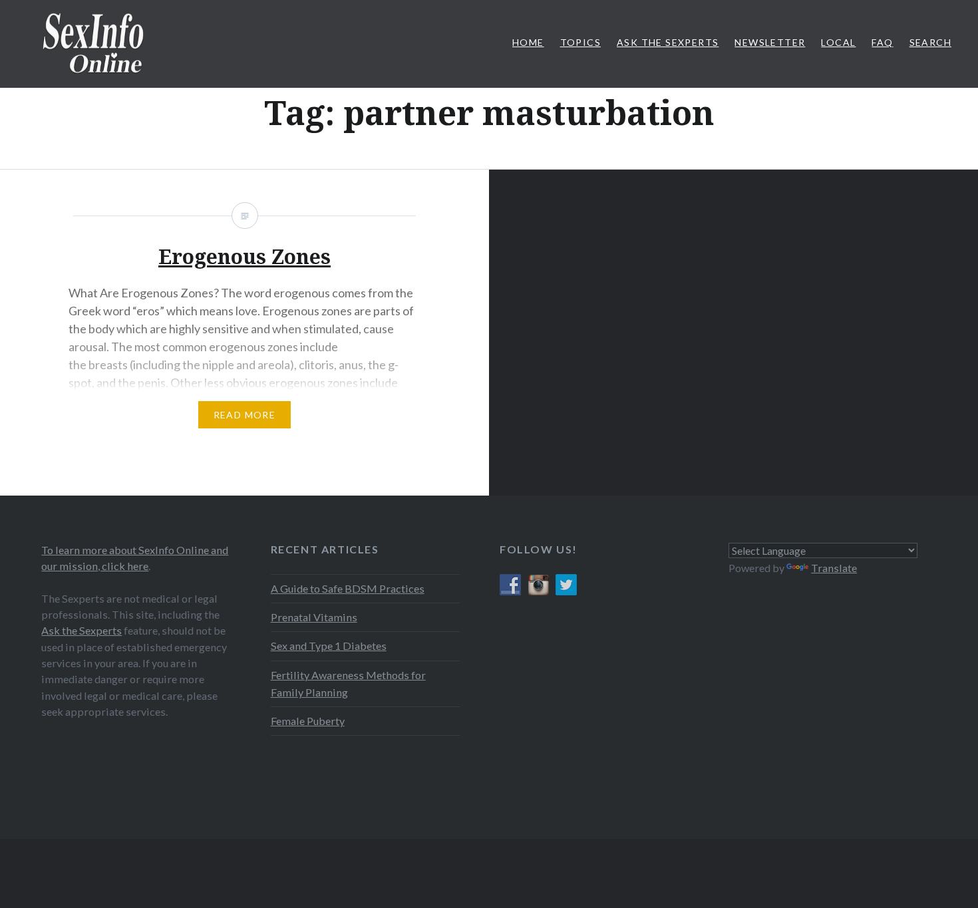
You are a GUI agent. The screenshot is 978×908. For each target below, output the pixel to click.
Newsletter (769, 42)
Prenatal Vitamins (314, 617)
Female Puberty (308, 720)
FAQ (882, 42)
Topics (580, 42)
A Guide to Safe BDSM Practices (347, 588)
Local (838, 42)
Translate (834, 567)
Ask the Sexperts (81, 630)
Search (930, 42)
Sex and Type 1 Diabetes (329, 645)
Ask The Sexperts (668, 42)
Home (528, 42)
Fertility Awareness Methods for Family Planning (348, 683)
